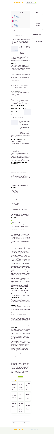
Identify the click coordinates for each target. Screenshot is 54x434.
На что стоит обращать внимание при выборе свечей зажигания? (20, 19)
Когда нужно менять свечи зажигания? (20, 394)
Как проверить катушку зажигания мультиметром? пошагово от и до (39, 41)
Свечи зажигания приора (14, 393)
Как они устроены (15, 20)
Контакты (37, 429)
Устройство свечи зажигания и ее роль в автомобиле (18, 18)
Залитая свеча (15, 24)
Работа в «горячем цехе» (15, 21)
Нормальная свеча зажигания (17, 22)
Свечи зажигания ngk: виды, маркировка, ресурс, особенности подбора (21, 405)
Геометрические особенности (17, 16)
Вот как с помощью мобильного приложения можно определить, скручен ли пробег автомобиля (39, 24)
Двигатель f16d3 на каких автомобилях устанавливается (37, 38)
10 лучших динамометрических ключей (38, 12)
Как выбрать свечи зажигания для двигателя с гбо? (15, 50)
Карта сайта (35, 429)
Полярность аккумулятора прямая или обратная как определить (37, 34)
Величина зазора (16, 15)
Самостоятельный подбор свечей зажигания (17, 26)
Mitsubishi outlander (38, 28)
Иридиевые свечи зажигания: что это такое (28, 394)
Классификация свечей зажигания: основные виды (18, 13)
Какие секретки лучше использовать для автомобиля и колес (27, 114)
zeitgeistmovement (18, 2)
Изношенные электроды (16, 25)
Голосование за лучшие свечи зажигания (17, 17)
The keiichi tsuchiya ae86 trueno (38, 18)
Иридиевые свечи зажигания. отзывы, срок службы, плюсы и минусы (28, 404)
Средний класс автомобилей (37, 31)
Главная (32, 429)
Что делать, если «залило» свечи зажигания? (14, 404)
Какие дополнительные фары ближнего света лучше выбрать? (15, 124)
